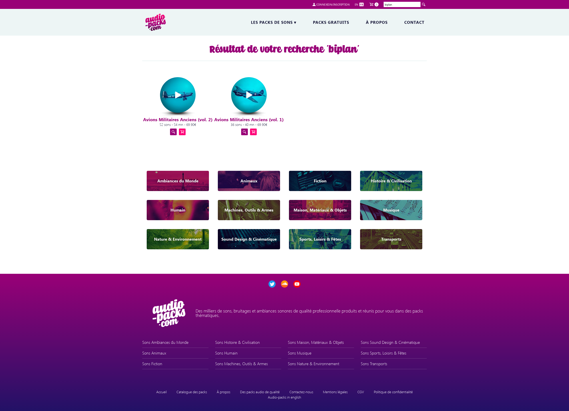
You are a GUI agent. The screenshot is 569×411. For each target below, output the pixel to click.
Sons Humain (226, 353)
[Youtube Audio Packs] (297, 284)
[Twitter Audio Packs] (272, 284)
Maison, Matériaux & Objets (320, 210)
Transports (391, 239)
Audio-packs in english (284, 397)
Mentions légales (335, 391)
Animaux (248, 180)
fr (361, 4)
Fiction (320, 180)
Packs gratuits (331, 22)
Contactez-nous (301, 391)
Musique (391, 210)
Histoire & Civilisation (391, 180)
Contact (414, 22)
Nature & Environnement (178, 239)
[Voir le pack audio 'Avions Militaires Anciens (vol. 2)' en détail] (173, 132)
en (356, 4)
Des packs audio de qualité (260, 391)
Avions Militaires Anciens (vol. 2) (177, 119)
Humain (177, 210)
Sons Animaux (154, 353)
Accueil (161, 391)
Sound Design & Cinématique (249, 239)
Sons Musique (299, 353)
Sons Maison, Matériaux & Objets (316, 342)
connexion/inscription (333, 4)
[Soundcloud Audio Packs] (284, 284)
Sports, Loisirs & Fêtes (320, 239)
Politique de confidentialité (393, 391)
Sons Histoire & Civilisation (237, 342)
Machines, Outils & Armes (248, 210)
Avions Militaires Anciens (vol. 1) (249, 119)
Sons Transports (374, 363)
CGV (360, 391)
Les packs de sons (273, 22)
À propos (377, 22)
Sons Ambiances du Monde (165, 342)
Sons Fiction (152, 363)
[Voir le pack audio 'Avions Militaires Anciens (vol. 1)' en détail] (244, 132)
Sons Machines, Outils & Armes (241, 363)
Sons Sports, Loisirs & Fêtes (383, 353)
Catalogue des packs (191, 391)
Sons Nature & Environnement (313, 363)
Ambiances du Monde (177, 180)
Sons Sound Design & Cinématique (390, 342)
